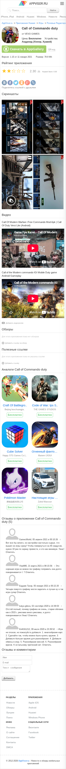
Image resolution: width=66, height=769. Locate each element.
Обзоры (10, 707)
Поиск (9, 717)
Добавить (8, 678)
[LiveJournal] (33, 84)
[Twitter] (15, 84)
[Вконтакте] (4, 84)
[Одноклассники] (21, 84)
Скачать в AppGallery (27, 49)
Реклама (10, 727)
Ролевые (51, 23)
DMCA (9, 747)
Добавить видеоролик (14, 323)
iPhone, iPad (7, 16)
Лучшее (10, 712)
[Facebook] (10, 84)
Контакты (11, 742)
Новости (53, 16)
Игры (41, 23)
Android (20, 16)
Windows (41, 16)
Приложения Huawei (25, 23)
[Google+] (27, 84)
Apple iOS (34, 702)
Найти (53, 10)
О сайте (10, 732)
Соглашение (12, 737)
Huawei (30, 16)
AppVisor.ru (7, 23)
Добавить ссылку (12, 363)
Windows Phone (37, 717)
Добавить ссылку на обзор (16, 343)
